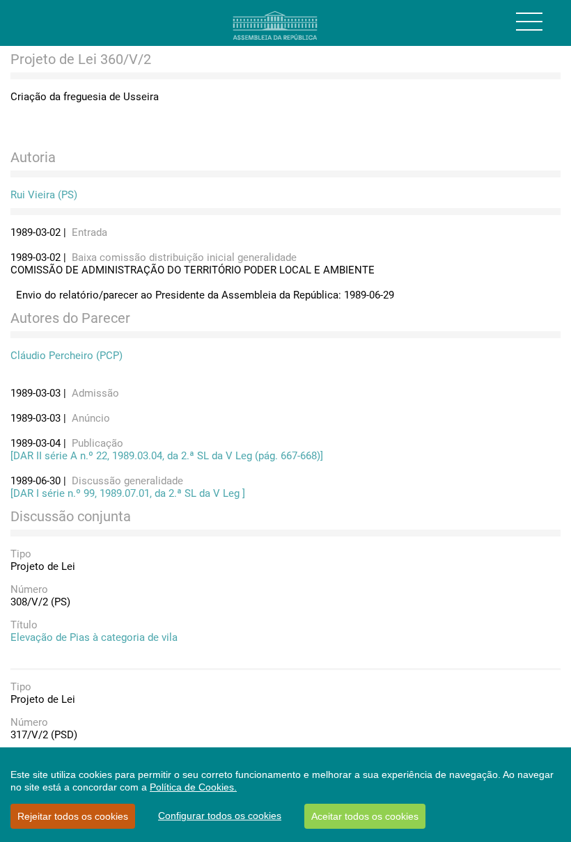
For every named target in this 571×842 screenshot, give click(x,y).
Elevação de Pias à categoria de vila (94, 637)
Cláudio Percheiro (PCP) (66, 355)
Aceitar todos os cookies (365, 816)
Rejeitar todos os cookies (72, 816)
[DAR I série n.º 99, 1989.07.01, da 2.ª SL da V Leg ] (127, 493)
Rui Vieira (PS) (43, 195)
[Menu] (529, 22)
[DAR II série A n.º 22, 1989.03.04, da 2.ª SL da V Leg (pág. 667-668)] (166, 456)
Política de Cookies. (193, 787)
